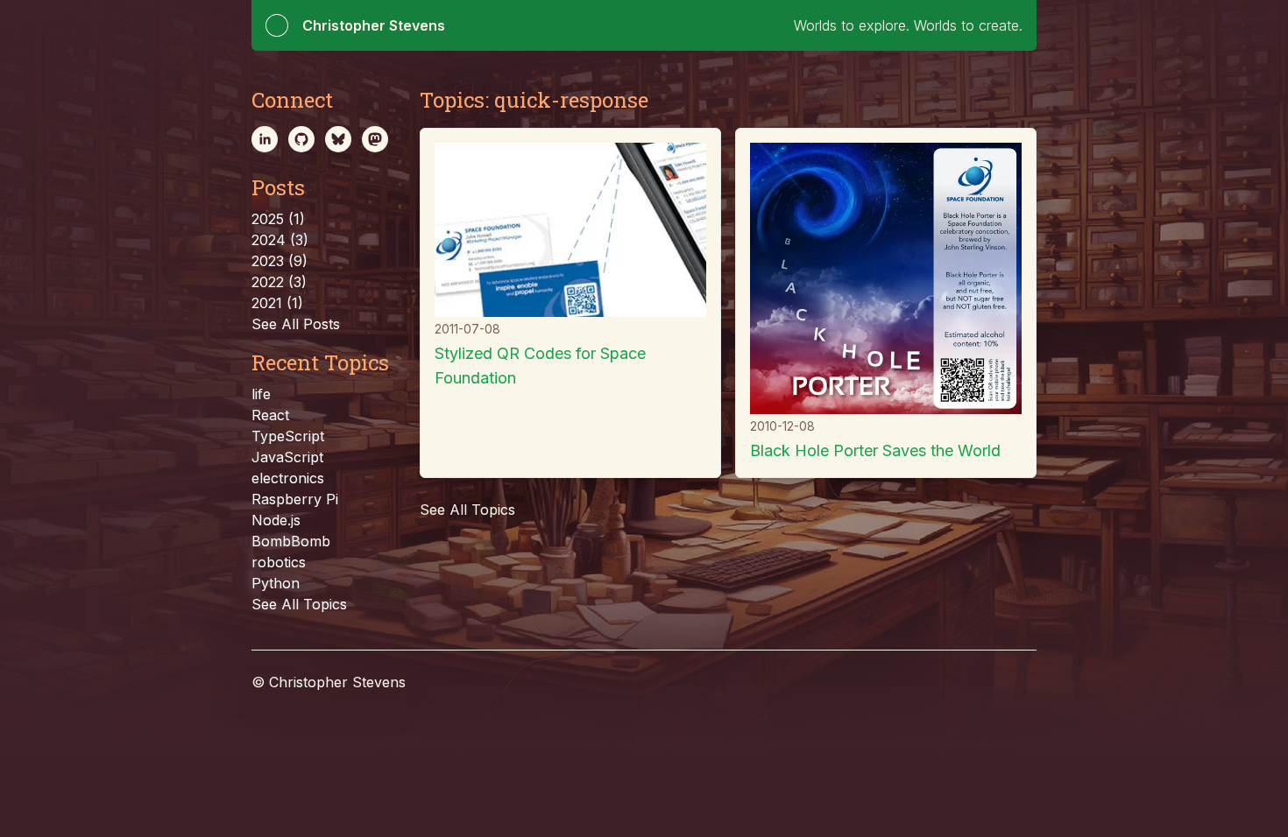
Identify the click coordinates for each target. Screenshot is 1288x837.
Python (275, 583)
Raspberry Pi (294, 499)
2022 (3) (279, 282)
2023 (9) (279, 261)
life (261, 394)
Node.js (276, 520)
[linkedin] (264, 139)
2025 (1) (278, 219)
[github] (301, 139)
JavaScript (287, 457)
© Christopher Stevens (328, 682)
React (270, 415)
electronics (287, 478)
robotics (278, 562)
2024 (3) (279, 240)
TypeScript (287, 436)
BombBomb (290, 541)
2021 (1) (277, 303)
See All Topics (299, 604)
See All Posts (295, 324)
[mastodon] (375, 139)
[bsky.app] (338, 139)
